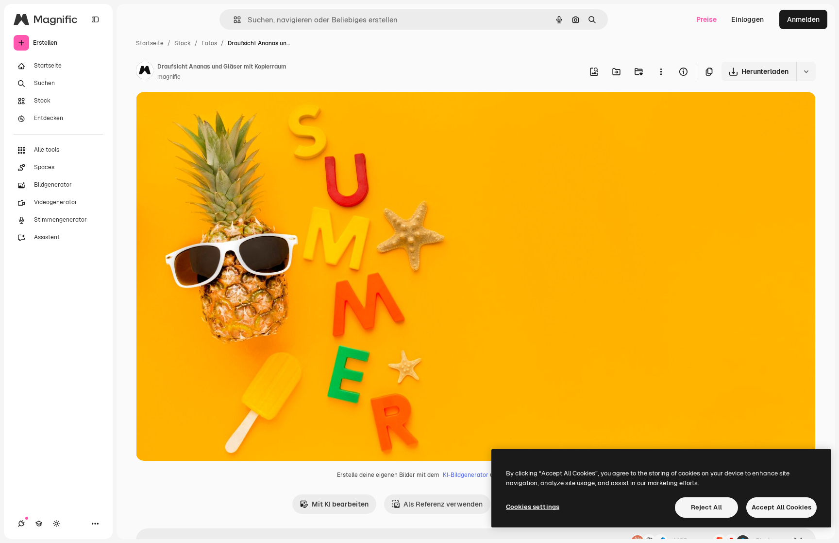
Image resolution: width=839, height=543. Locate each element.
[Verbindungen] (21, 523)
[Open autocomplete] (233, 19)
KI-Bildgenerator (465, 475)
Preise (706, 19)
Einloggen (747, 19)
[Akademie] (39, 523)
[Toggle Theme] (56, 523)
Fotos (209, 43)
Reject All (706, 507)
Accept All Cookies (781, 507)
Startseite (150, 43)
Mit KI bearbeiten (340, 504)
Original (198, 110)
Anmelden (803, 19)
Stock (182, 43)
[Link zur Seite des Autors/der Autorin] (144, 72)
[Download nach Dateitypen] (806, 71)
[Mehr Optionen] (661, 71)
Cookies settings (532, 507)
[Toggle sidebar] (95, 19)
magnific (169, 77)
